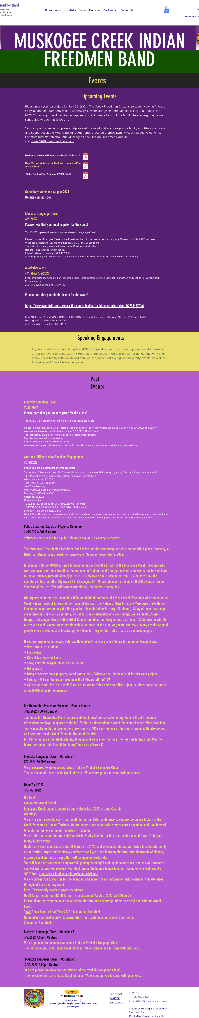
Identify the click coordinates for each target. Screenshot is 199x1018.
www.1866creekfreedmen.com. (52, 141)
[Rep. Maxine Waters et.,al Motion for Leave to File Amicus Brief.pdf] (85, 166)
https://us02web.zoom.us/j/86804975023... (48, 253)
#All (28, 912)
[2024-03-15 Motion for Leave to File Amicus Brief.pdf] (85, 156)
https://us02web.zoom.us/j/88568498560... (47, 489)
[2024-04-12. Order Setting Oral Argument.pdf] (85, 175)
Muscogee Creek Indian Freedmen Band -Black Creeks (65, 278)
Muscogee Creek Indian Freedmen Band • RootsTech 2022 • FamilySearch (72, 808)
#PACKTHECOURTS (70, 317)
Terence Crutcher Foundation (112, 278)
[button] (166, 9)
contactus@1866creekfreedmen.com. (84, 353)
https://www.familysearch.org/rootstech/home (68, 874)
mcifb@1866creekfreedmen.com (149, 1001)
